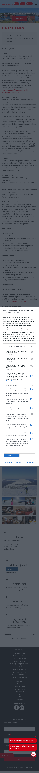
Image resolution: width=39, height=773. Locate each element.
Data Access (19, 462)
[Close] (35, 311)
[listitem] (19, 347)
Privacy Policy (30, 462)
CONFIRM (12, 455)
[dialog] (19, 386)
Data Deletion (8, 462)
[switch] (31, 352)
